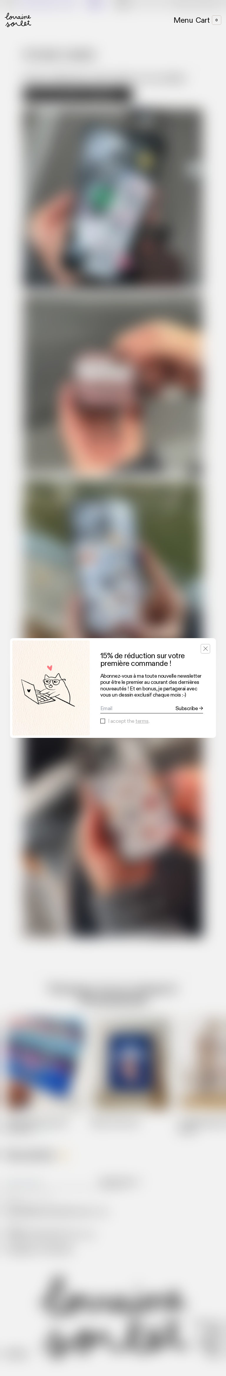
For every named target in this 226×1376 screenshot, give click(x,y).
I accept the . (128, 721)
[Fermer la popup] (205, 648)
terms (141, 721)
